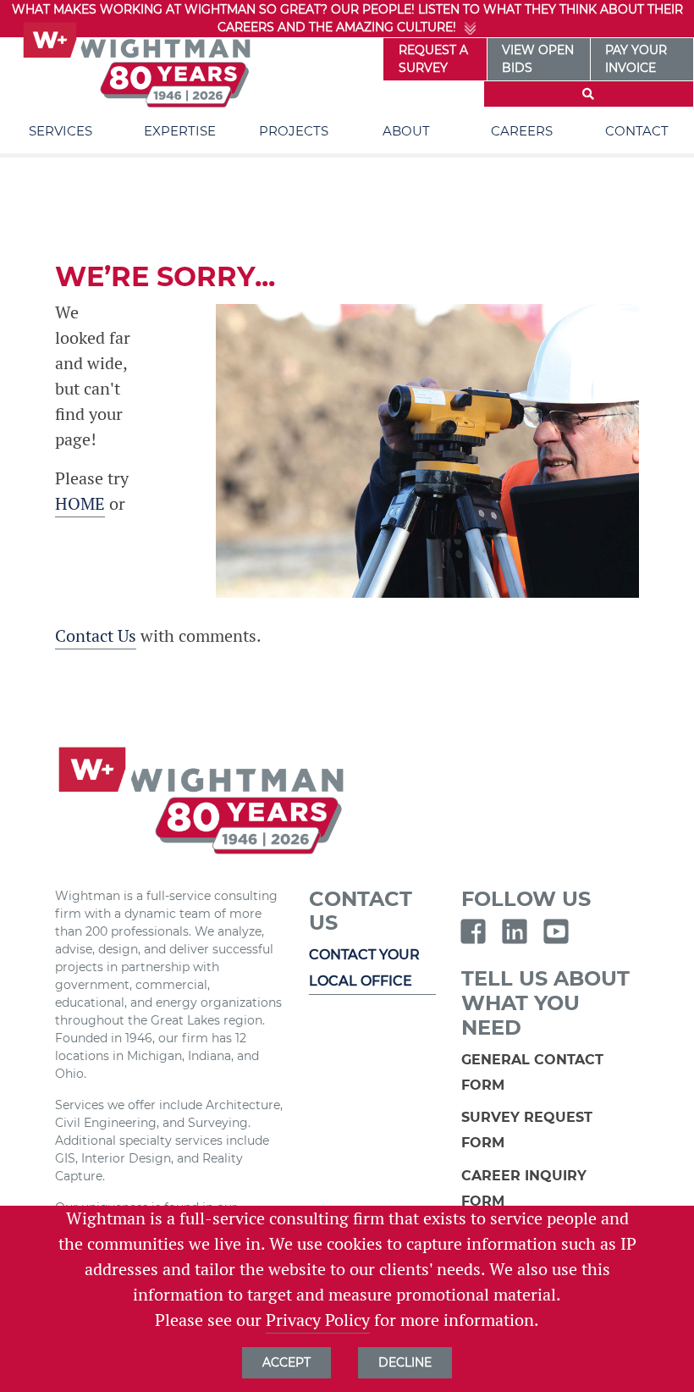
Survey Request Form (526, 1130)
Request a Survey (433, 58)
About (406, 131)
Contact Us (95, 636)
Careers (522, 131)
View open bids (538, 58)
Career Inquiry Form (524, 1188)
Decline (405, 1362)
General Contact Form (532, 1072)
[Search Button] (588, 94)
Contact (637, 131)
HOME (80, 504)
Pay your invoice (636, 58)
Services (60, 131)
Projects (293, 131)
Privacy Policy (318, 1320)
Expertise (180, 131)
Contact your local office (364, 967)
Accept (286, 1362)
